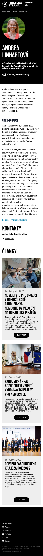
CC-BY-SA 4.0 (15, 546)
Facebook (9, 239)
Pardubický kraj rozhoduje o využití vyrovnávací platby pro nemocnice (19, 388)
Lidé (4, 11)
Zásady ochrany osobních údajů (11, 551)
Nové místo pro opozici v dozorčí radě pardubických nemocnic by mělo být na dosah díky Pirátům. (21, 304)
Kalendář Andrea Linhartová (14, 220)
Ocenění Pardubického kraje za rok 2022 (20, 466)
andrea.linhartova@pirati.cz (14, 234)
